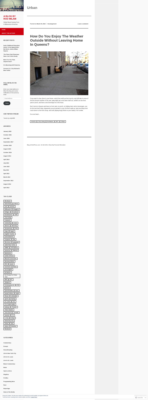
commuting (8, 223)
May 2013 (6, 170)
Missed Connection (10, 258)
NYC (11, 279)
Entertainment (9, 236)
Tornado (15, 312)
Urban (6, 323)
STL (14, 301)
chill (16, 214)
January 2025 (7, 131)
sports (7, 298)
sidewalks (14, 296)
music (11, 264)
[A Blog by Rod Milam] (12, 10)
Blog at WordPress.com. (33, 145)
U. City (7, 318)
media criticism (9, 256)
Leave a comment (83, 24)
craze (15, 223)
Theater (14, 307)
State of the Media (9, 392)
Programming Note (9, 381)
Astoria (12, 206)
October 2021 (7, 135)
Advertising (8, 203)
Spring (13, 298)
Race (16, 290)
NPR (6, 279)
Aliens (16, 203)
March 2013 (6, 177)
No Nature (8, 272)
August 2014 (7, 156)
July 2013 (6, 163)
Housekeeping (7, 350)
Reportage (6, 388)
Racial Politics (9, 293)
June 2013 (6, 166)
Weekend (7, 329)
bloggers (16, 209)
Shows (7, 296)
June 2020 (6, 138)
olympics (7, 282)
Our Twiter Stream (10, 114)
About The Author (8, 33)
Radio (17, 293)
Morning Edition (9, 261)
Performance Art (9, 285)
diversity (14, 225)
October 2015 (7, 145)
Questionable (9, 290)
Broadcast (15, 212)
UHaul (13, 318)
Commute (7, 220)
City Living (8, 217)
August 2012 (7, 184)
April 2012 (6, 187)
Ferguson (7, 239)
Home (3, 29)
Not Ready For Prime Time (11, 276)
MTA (6, 264)
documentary (9, 228)
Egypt (12, 231)
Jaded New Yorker (10, 245)
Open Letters (7, 371)
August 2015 (7, 149)
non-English (8, 269)
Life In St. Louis (8, 357)
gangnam (16, 242)
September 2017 (8, 142)
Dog (16, 228)
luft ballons (14, 247)
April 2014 (6, 159)
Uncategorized (51, 24)
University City (9, 320)
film (14, 239)
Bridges (7, 212)
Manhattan (8, 253)
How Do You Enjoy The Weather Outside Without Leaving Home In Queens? (56, 40)
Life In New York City (9, 353)
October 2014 (7, 152)
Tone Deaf (8, 312)
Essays (5, 346)
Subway (7, 307)
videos (7, 326)
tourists (7, 315)
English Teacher (9, 234)
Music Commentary (9, 364)
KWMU (6, 247)
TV (13, 315)
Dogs (6, 231)
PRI (18, 285)
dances (7, 225)
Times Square (9, 309)
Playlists (6, 374)
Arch (6, 206)
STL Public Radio (10, 304)
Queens (7, 287)
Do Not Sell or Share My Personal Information (53, 145)
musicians (8, 266)
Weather (13, 326)
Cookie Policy (34, 397)
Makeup (15, 250)
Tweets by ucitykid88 (9, 118)
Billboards (8, 209)
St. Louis (7, 301)
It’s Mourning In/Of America (11, 65)
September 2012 (8, 180)
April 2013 (6, 173)
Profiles (5, 378)
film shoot (8, 242)
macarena (7, 250)
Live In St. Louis (8, 360)
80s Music (8, 201)
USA (12, 323)
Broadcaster (8, 214)
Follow (7, 103)
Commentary (7, 343)
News (15, 266)
